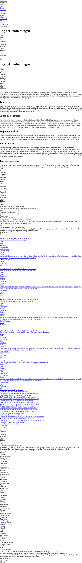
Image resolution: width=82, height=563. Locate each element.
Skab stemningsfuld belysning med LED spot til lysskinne (18, 397)
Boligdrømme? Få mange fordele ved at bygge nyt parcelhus (19, 409)
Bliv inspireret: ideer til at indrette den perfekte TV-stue (17, 411)
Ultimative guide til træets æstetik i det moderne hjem (17, 400)
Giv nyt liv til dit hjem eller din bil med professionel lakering (19, 393)
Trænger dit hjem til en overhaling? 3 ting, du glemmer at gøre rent (21, 404)
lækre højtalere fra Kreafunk (11, 135)
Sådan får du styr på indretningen (10, 424)
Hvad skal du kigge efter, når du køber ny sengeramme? (17, 402)
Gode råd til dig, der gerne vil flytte (11, 415)
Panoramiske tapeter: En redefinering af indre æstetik (16, 395)
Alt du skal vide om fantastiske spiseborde (13, 422)
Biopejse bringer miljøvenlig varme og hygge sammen (17, 406)
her (58, 127)
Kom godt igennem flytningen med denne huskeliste (16, 418)
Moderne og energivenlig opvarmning (12, 390)
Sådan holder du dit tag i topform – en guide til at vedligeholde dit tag (22, 420)
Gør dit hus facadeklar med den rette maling (14, 391)
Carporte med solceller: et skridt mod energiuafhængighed (18, 408)
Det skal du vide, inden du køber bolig (12, 413)
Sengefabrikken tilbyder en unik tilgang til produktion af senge (19, 399)
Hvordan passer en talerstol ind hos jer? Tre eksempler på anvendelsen (22, 417)
